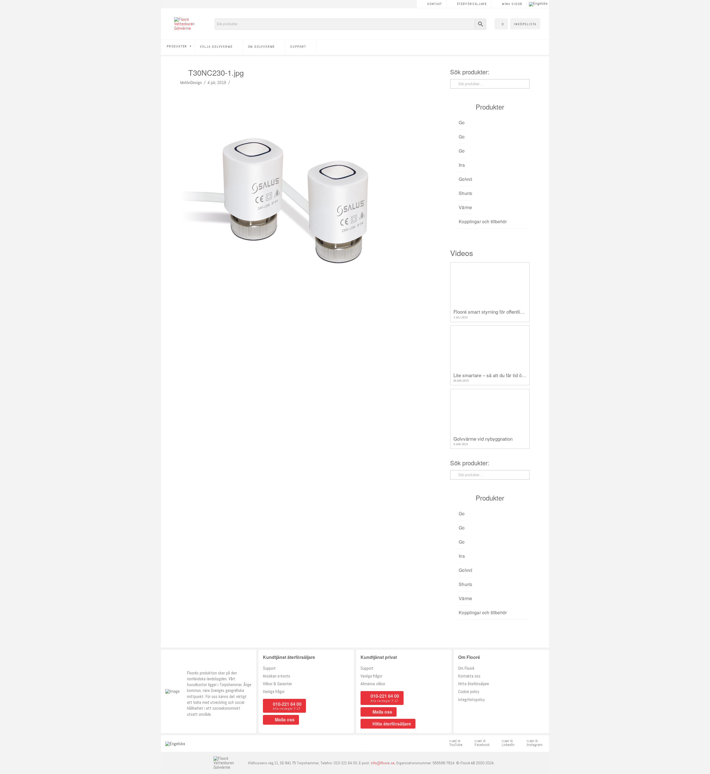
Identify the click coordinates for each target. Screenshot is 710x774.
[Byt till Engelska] (538, 4)
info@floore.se (382, 762)
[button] (501, 23)
